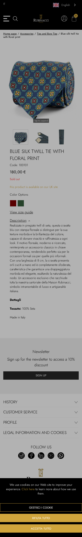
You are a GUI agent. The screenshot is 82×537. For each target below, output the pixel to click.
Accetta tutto (41, 528)
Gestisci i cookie (41, 507)
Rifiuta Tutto (41, 518)
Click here (28, 489)
